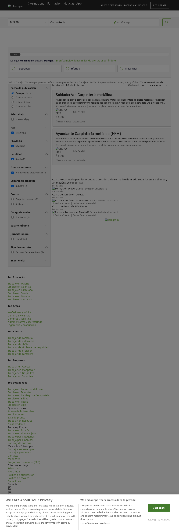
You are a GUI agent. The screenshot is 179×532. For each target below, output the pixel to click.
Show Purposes (159, 520)
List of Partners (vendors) (94, 523)
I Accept (158, 508)
